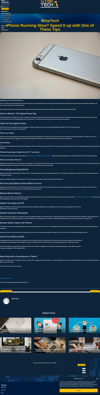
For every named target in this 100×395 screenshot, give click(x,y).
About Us (4, 25)
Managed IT (5, 11)
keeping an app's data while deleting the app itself (39, 155)
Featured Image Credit (6, 278)
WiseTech (4, 100)
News (3, 27)
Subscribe (81, 365)
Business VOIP (6, 21)
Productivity (19, 100)
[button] (97, 378)
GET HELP (5, 8)
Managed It (3, 387)
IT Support (5, 19)
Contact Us (4, 2)
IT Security (5, 17)
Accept (79, 390)
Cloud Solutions (7, 15)
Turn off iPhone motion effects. (83, 197)
